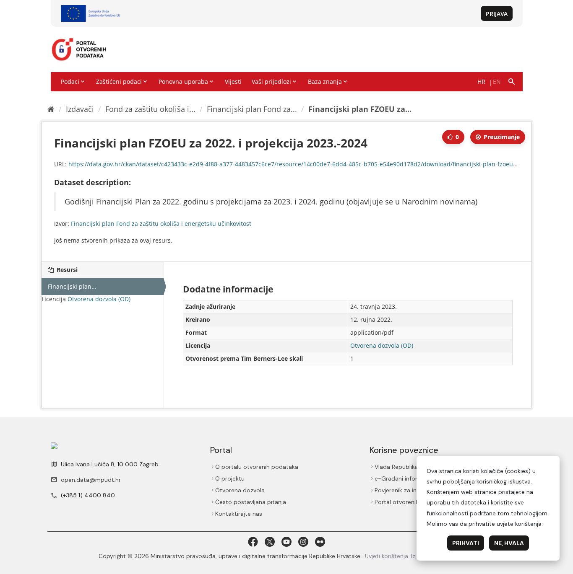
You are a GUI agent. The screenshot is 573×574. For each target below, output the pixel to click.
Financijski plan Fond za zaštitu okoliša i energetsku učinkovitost (161, 224)
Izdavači (80, 109)
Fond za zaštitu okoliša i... (150, 109)
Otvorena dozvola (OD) (99, 299)
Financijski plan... (72, 286)
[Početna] (51, 109)
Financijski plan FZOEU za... (360, 109)
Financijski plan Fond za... (252, 109)
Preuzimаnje (501, 137)
